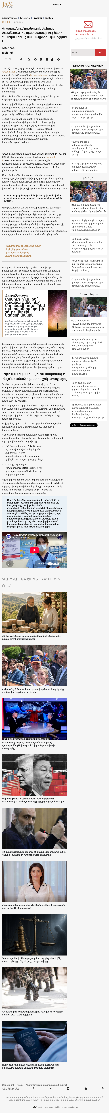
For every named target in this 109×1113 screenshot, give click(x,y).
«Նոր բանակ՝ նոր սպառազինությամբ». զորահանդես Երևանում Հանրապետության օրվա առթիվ (86, 389)
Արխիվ (7, 22)
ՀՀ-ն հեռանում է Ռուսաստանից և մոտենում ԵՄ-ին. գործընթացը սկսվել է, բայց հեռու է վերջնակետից (87, 325)
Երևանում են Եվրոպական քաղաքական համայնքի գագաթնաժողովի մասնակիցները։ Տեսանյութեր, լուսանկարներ (88, 411)
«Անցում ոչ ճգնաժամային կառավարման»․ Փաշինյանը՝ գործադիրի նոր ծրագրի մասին (33, 690)
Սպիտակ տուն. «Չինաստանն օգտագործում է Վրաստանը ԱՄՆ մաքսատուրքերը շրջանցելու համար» (33, 800)
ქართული (25, 18)
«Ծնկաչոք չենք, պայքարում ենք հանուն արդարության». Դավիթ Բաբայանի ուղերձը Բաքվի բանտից (34, 853)
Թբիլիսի (8, 52)
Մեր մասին (8, 1085)
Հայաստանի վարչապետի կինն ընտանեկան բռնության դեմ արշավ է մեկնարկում (33, 906)
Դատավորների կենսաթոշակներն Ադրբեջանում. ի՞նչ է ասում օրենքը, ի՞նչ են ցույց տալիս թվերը (32, 960)
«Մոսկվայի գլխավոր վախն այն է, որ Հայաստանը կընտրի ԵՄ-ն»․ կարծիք (87, 166)
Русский (37, 18)
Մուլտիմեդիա (88, 294)
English (49, 18)
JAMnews (8, 48)
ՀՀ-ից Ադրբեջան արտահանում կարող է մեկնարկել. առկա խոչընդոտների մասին (31, 637)
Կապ (20, 1085)
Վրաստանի (8, 71)
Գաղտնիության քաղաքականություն (47, 1085)
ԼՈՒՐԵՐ (88, 178)
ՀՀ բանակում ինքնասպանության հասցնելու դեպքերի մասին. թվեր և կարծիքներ (32, 1013)
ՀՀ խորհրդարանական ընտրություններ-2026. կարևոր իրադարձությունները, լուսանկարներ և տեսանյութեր (85, 366)
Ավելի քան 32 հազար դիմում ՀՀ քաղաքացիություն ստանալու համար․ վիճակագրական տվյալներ (30, 1066)
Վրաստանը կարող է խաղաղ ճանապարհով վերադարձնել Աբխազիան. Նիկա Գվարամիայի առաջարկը (28, 745)
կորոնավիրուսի (39, 75)
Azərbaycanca (9, 18)
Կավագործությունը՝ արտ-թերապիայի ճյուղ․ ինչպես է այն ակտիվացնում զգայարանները (87, 344)
